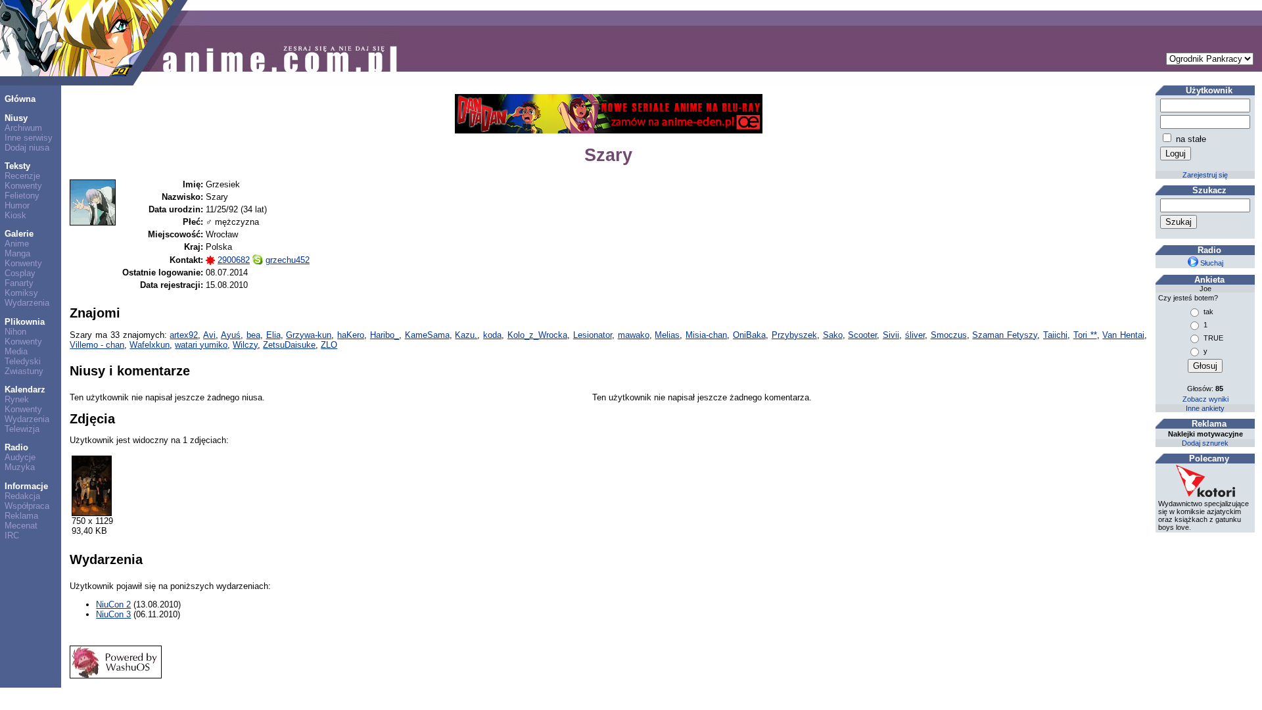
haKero (350, 335)
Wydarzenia (27, 303)
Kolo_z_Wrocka (537, 335)
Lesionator (592, 335)
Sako (833, 335)
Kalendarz (25, 389)
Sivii (891, 335)
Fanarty (19, 283)
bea (253, 335)
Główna (20, 99)
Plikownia (25, 322)
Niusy (16, 118)
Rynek (17, 399)
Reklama (21, 516)
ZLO (329, 345)
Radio (16, 447)
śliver (915, 335)
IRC (12, 535)
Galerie (19, 234)
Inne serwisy (29, 138)
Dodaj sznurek (1205, 443)
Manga (17, 253)
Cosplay (20, 273)
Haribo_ (384, 335)
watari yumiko (201, 345)
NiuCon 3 (113, 614)
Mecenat (21, 526)
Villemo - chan (97, 345)
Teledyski (23, 361)
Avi (209, 335)
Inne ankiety (1205, 408)
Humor (17, 205)
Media (16, 351)
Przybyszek (794, 335)
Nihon (15, 332)
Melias (667, 335)
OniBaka (749, 335)
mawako (633, 335)
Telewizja (22, 429)
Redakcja (22, 496)
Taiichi (1055, 335)
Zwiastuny (24, 371)
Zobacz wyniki (1205, 399)
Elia (273, 335)
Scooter (862, 335)
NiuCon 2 (113, 604)
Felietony (22, 196)
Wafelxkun (149, 345)
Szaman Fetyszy (1004, 335)
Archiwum (23, 128)
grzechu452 (288, 260)
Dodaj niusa (27, 148)
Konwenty (23, 186)
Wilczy (245, 345)
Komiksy (21, 293)
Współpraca (27, 506)
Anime (17, 243)
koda (492, 335)
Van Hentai (1123, 335)
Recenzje (22, 176)
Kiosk (15, 215)
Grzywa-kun (308, 335)
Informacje (26, 486)
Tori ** (1085, 335)
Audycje (20, 457)
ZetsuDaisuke (289, 345)
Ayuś (231, 335)
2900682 (234, 260)
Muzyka (20, 467)
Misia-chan (706, 335)
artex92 (184, 335)
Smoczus (949, 335)
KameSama (427, 335)
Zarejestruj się (1205, 175)
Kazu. (466, 335)
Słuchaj (1210, 263)
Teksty (17, 166)
